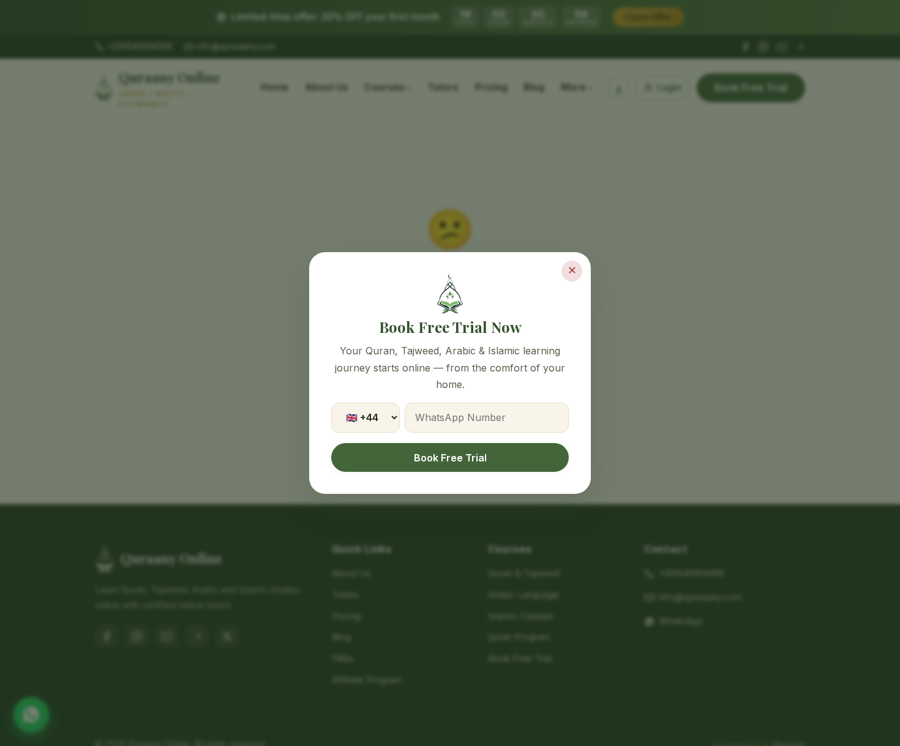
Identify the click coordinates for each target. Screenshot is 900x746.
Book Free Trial (450, 458)
